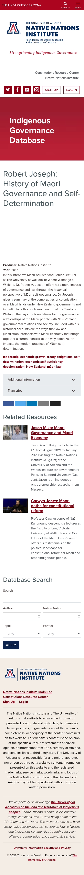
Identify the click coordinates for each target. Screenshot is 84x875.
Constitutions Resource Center (57, 73)
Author (8, 608)
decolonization (13, 367)
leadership (11, 357)
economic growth (32, 357)
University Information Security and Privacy (42, 848)
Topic (7, 626)
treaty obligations (60, 357)
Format (48, 626)
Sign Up (51, 90)
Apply (11, 645)
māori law (54, 367)
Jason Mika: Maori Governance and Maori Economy (52, 432)
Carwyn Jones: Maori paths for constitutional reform (52, 506)
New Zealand (35, 367)
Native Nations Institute (62, 78)
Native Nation (52, 608)
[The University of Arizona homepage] (24, 5)
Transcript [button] (15, 391)
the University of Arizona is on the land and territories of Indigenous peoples (42, 807)
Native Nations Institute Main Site (27, 692)
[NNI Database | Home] (42, 38)
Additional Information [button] (24, 380)
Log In (71, 90)
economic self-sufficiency (44, 362)
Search (8, 591)
